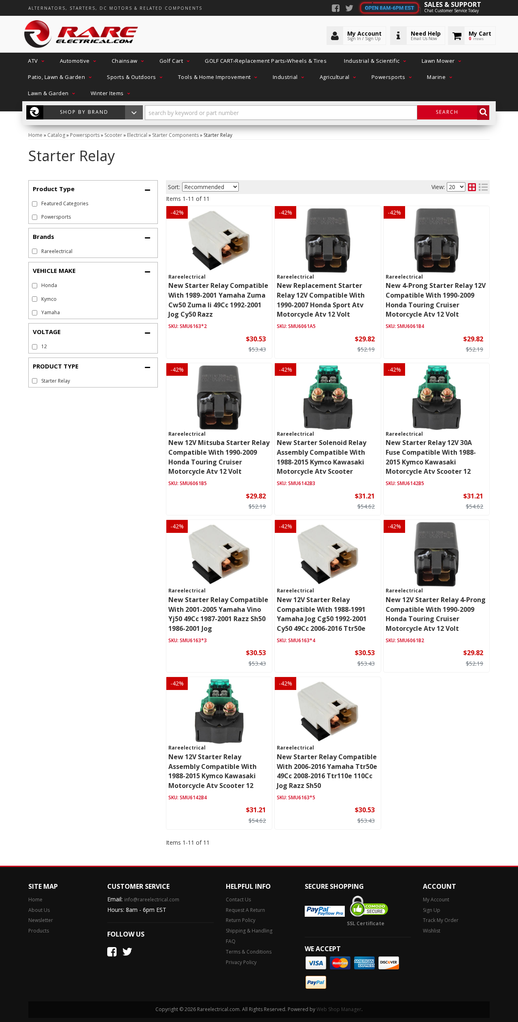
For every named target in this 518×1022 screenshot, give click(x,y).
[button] (35, 61)
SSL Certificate (365, 923)
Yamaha (50, 312)
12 (44, 346)
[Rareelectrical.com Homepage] (81, 34)
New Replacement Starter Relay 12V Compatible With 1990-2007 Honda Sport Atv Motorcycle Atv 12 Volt (321, 300)
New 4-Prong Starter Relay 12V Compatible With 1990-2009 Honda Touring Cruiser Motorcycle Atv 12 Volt (436, 300)
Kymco (49, 299)
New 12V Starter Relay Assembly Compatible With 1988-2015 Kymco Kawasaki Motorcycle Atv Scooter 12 (212, 771)
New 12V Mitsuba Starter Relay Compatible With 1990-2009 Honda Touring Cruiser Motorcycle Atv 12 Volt (219, 457)
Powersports (56, 216)
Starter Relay (55, 380)
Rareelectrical (56, 251)
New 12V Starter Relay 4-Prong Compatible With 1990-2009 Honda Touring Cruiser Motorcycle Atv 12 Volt (436, 614)
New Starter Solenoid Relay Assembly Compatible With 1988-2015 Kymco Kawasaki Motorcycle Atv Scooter (321, 457)
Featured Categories (64, 203)
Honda (49, 285)
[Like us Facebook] (336, 9)
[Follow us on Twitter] (349, 9)
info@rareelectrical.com (151, 899)
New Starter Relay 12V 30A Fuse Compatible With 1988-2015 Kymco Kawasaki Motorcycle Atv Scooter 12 (431, 457)
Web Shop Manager (338, 1009)
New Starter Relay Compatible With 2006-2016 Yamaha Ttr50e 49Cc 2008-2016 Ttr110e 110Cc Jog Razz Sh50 (327, 771)
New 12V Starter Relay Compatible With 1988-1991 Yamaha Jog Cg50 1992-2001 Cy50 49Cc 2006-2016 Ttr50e (322, 614)
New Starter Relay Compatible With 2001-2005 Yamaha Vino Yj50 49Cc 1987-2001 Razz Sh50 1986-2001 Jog (218, 614)
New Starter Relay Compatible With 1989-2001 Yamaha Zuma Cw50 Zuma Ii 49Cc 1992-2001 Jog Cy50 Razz (218, 300)
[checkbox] (34, 251)
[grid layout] (471, 187)
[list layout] (483, 187)
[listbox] (210, 187)
